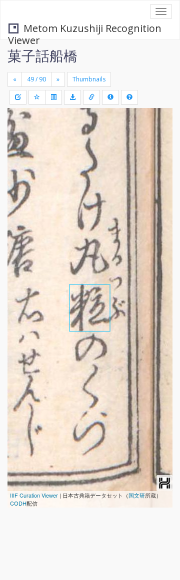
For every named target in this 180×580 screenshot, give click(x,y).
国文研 (136, 495)
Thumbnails (89, 79)
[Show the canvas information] (91, 97)
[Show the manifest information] (110, 97)
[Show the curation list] (53, 97)
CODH (18, 503)
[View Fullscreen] (21, 158)
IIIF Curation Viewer (34, 495)
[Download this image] (72, 97)
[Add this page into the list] (37, 97)
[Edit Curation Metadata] (18, 97)
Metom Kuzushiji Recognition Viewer (85, 29)
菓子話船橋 (43, 55)
